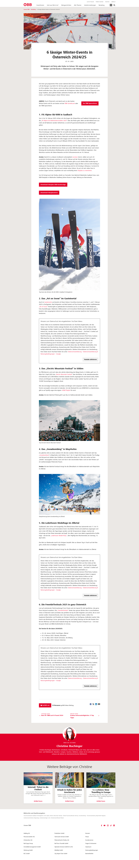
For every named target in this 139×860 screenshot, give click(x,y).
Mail (99, 704)
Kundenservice (89, 840)
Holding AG (27, 833)
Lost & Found (90, 1)
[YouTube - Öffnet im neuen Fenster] (104, 825)
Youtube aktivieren (90, 359)
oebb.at (113, 1)
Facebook (91, 704)
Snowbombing (44, 455)
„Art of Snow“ (43, 307)
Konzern (87, 833)
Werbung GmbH (28, 850)
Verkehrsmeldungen (90, 5)
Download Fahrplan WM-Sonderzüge (53, 184)
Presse (87, 837)
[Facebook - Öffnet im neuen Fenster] (101, 825)
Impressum (88, 847)
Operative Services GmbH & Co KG (64, 847)
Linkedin (96, 704)
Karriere (107, 1)
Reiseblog (101, 5)
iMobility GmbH (59, 850)
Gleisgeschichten (66, 5)
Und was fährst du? (52, 5)
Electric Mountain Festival (64, 374)
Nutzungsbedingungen (91, 850)
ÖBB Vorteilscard (70, 103)
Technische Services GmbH (62, 837)
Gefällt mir (46, 705)
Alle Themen (77, 5)
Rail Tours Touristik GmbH (61, 843)
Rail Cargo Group (28, 843)
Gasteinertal (48, 302)
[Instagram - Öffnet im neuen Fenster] (107, 825)
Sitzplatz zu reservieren (85, 170)
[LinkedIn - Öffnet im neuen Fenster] (114, 825)
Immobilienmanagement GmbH (32, 847)
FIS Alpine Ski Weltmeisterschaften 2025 (54, 121)
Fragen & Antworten (90, 843)
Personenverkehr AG (29, 837)
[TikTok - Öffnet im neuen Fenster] (111, 825)
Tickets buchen (99, 1)
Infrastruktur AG (28, 840)
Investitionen (40, 5)
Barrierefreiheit (89, 853)
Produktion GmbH (59, 833)
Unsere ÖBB (27, 9)
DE (111, 5)
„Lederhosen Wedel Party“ (59, 536)
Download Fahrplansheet (49, 192)
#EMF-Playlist (66, 390)
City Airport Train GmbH (61, 853)
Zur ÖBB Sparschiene (90, 103)
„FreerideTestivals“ (62, 610)
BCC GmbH (27, 853)
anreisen (75, 157)
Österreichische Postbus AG (62, 840)
